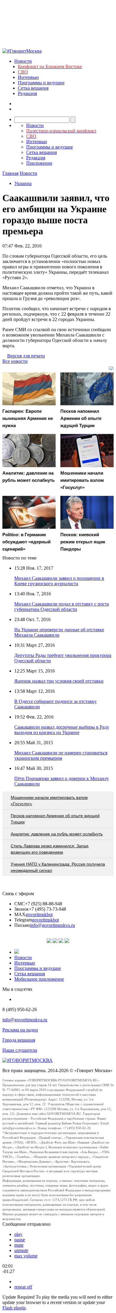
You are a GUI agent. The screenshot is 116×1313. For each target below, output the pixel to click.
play (18, 1234)
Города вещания (18, 1040)
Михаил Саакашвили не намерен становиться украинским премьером (60, 755)
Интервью (28, 77)
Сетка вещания (33, 88)
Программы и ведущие (41, 82)
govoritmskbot (39, 914)
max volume (25, 1255)
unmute (21, 1250)
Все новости (15, 361)
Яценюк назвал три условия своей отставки (59, 681)
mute (18, 1245)
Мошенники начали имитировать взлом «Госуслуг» (49, 800)
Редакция (27, 93)
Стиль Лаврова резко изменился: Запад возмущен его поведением (49, 849)
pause (19, 1239)
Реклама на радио (20, 1029)
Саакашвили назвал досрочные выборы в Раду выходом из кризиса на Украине (61, 729)
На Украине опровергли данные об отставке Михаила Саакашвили (59, 632)
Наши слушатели (19, 1050)
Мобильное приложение (39, 979)
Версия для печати (26, 355)
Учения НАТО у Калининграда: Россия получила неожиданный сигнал (58, 867)
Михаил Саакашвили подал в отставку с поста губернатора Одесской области (61, 606)
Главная (10, 173)
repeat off (23, 1286)
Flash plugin (14, 1307)
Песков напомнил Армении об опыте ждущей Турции (55, 818)
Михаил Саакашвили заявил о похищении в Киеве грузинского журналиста (59, 581)
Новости (23, 61)
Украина (23, 183)
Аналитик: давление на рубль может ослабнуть (57, 833)
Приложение (39, 163)
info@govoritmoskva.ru (52, 925)
